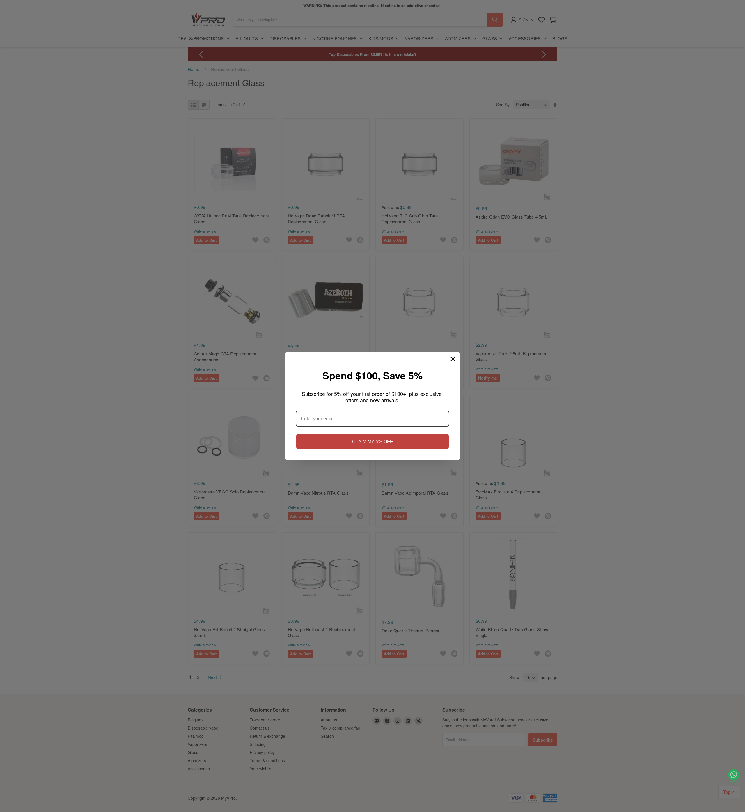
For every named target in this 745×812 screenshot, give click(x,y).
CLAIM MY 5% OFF (372, 441)
